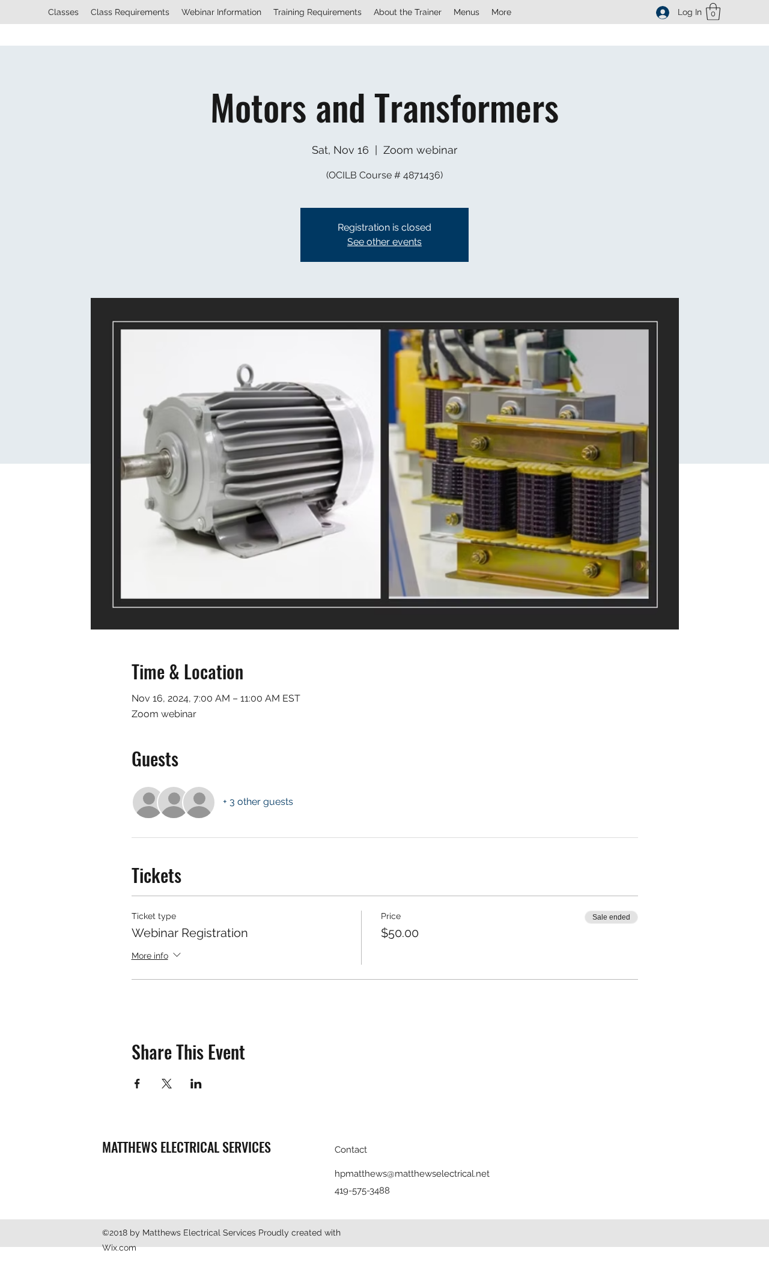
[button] (713, 11)
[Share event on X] (166, 1083)
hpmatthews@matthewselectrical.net (412, 1173)
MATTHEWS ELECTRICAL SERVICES (186, 1146)
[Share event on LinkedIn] (196, 1083)
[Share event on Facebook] (137, 1083)
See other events (384, 241)
